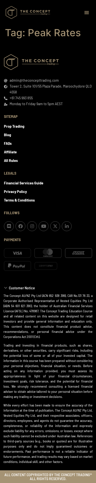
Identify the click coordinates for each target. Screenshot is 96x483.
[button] (86, 12)
